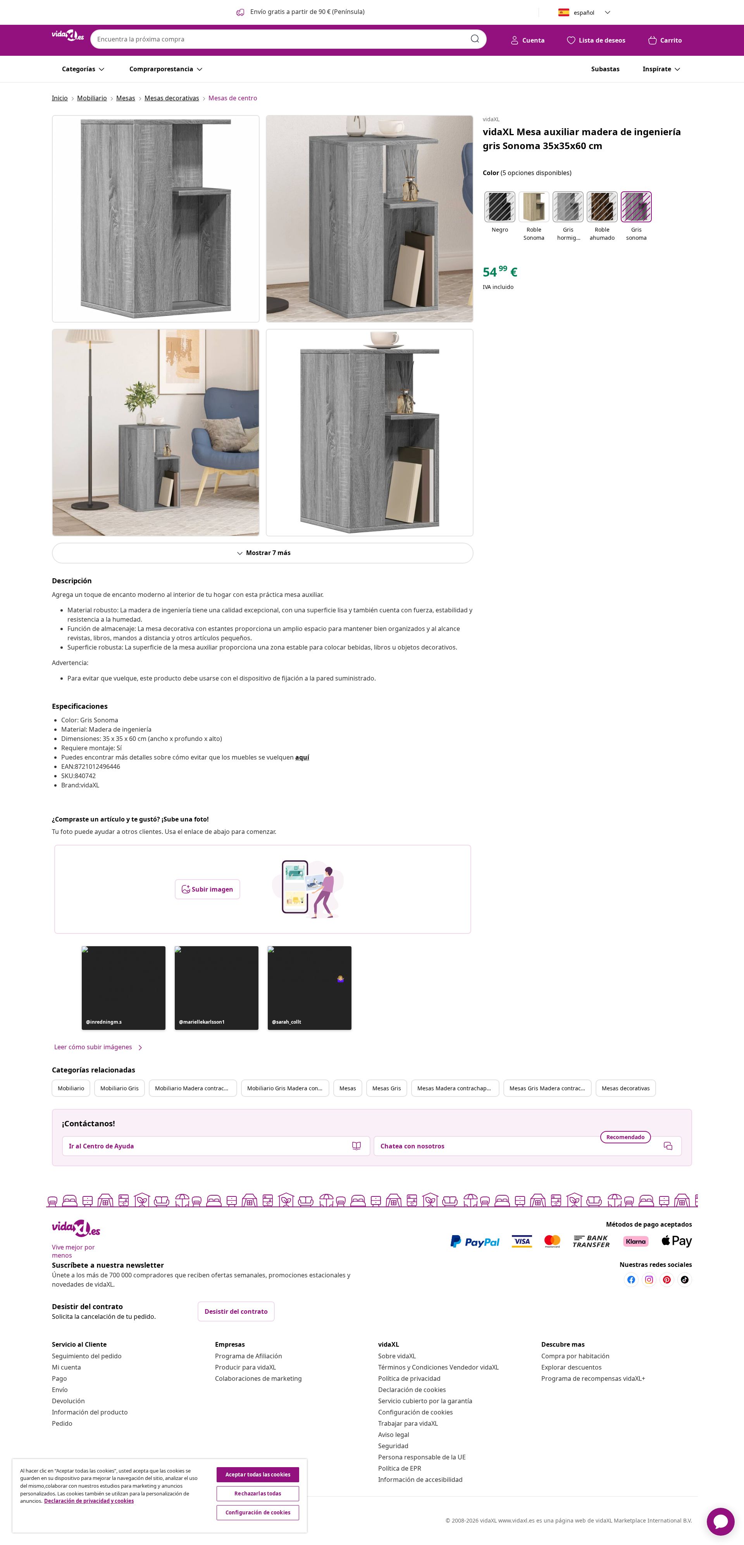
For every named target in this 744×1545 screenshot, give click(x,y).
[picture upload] (308, 889)
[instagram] (649, 1280)
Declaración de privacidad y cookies (89, 1500)
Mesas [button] (347, 1088)
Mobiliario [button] (71, 1088)
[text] (500, 273)
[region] (159, 1496)
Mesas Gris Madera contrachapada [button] (550, 1088)
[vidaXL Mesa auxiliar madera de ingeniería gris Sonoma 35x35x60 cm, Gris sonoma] (156, 219)
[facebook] (631, 1280)
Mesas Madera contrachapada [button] (456, 1088)
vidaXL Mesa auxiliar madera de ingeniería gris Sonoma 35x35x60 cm (582, 138)
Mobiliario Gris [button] (119, 1088)
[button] (300, 12)
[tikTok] (685, 1280)
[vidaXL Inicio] (68, 35)
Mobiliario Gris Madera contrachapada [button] (288, 1088)
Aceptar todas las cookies (258, 1474)
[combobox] (288, 39)
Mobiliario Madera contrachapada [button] (195, 1088)
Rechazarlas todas (257, 1493)
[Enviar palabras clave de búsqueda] (475, 39)
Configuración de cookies (415, 1412)
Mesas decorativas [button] (626, 1088)
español (584, 12)
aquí (302, 757)
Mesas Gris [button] (386, 1088)
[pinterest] (667, 1280)
